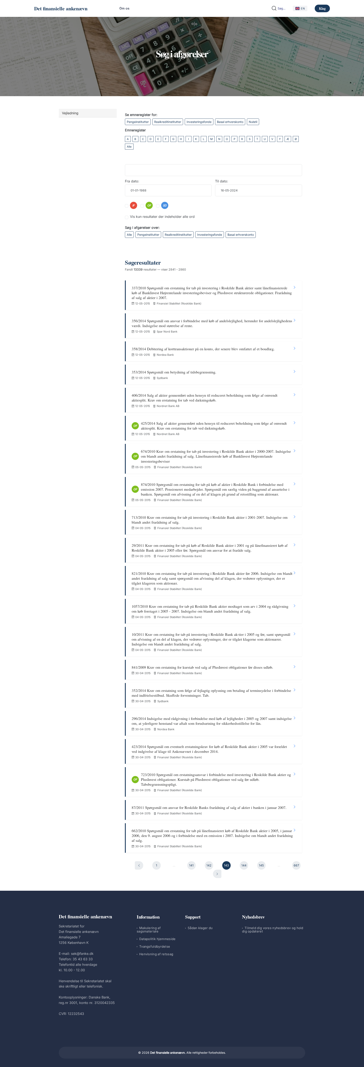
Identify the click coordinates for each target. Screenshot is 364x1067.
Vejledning (70, 113)
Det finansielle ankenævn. (168, 1052)
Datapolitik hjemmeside (157, 939)
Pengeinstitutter (138, 122)
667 (296, 865)
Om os (124, 8)
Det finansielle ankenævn (60, 8)
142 (208, 865)
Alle (129, 146)
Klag (322, 8)
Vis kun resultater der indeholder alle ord (162, 216)
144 (243, 865)
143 (226, 865)
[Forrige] (139, 865)
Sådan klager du (200, 928)
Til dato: (221, 181)
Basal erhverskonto (230, 122)
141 (191, 865)
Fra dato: (132, 181)
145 (261, 865)
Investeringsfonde (199, 122)
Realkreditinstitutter (167, 122)
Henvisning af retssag (156, 954)
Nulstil (253, 122)
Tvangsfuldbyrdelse (154, 946)
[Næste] (217, 874)
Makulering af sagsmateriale (149, 929)
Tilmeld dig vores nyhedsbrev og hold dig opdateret (272, 929)
